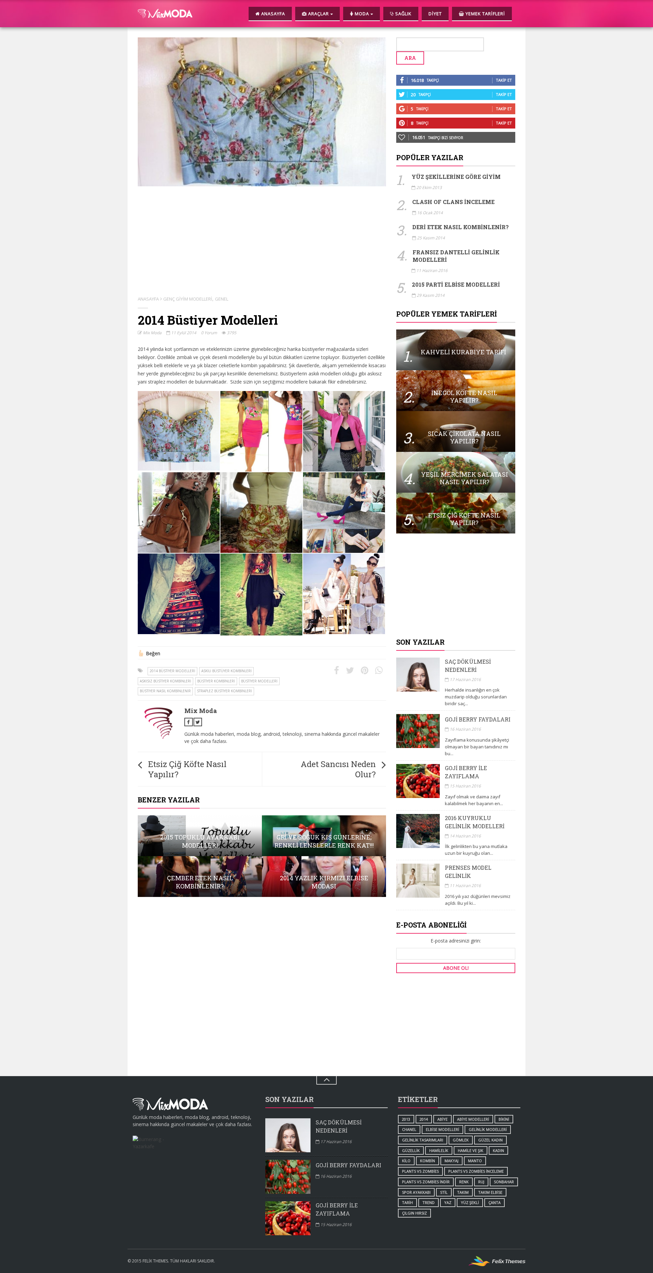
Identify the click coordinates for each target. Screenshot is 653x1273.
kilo (406, 1160)
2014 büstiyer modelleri (172, 670)
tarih (407, 1202)
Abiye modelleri (473, 1119)
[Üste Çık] (326, 1080)
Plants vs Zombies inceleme (476, 1171)
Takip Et (504, 80)
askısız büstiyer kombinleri (165, 681)
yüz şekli (470, 1202)
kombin (427, 1160)
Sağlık (403, 14)
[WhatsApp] (379, 670)
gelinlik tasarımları (422, 1139)
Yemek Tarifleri (484, 14)
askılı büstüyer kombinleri (226, 670)
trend (428, 1202)
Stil (444, 1192)
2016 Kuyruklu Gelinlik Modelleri (474, 822)
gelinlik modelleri (488, 1129)
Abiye (442, 1119)
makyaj (451, 1160)
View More (200, 835)
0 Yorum (209, 333)
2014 (424, 1119)
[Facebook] (336, 670)
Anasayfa (272, 14)
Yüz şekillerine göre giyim (456, 176)
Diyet (435, 14)
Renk (464, 1181)
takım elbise (490, 1192)
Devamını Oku (455, 349)
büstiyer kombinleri (216, 681)
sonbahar (504, 1181)
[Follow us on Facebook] (188, 722)
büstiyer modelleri (259, 681)
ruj (481, 1181)
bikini (504, 1119)
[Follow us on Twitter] (198, 722)
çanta (494, 1202)
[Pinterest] (364, 670)
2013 (406, 1119)
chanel (409, 1129)
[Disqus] (262, 989)
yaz (447, 1202)
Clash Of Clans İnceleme (453, 201)
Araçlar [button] (318, 14)
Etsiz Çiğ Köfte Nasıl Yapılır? (187, 769)
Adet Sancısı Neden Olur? (338, 769)
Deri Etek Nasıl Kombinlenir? (460, 227)
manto (475, 1160)
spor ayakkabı (416, 1192)
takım (463, 1192)
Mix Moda (152, 333)
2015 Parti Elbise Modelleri (456, 284)
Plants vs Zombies (420, 1171)
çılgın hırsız (414, 1213)
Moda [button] (361, 14)
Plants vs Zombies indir (426, 1181)
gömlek (461, 1139)
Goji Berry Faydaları (477, 719)
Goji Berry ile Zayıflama (466, 772)
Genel (221, 299)
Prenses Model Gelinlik (468, 871)
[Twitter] (349, 670)
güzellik (411, 1150)
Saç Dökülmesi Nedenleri (468, 665)
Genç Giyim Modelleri (187, 299)
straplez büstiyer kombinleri (224, 691)
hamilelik (438, 1150)
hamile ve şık (470, 1150)
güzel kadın (490, 1139)
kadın (498, 1150)
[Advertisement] (456, 586)
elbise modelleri (442, 1129)
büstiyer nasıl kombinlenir (165, 691)
